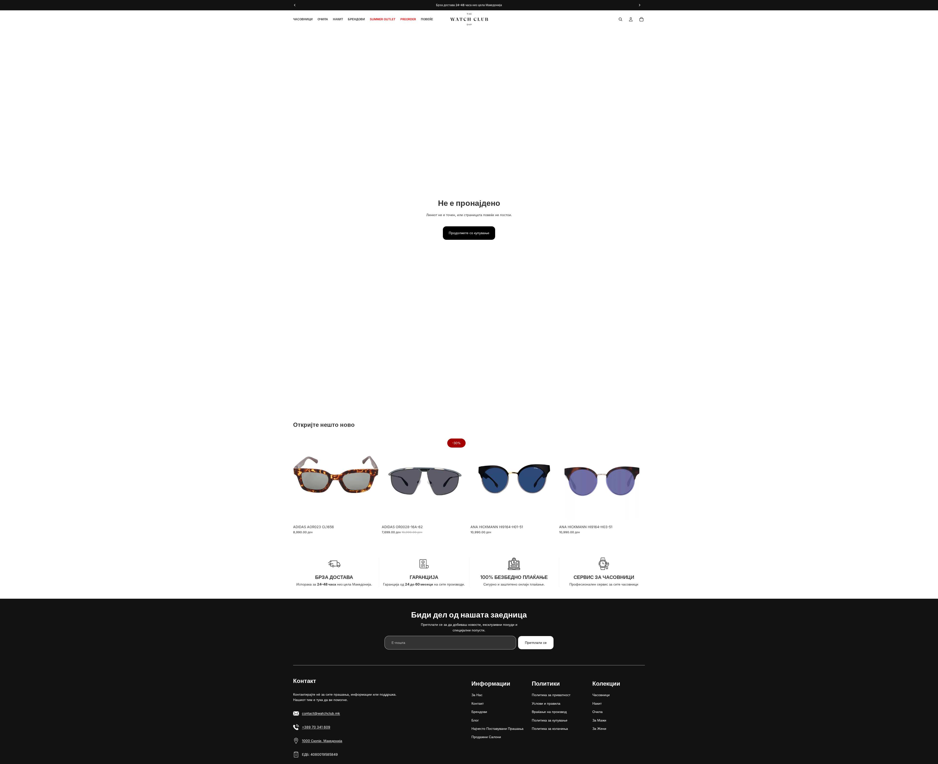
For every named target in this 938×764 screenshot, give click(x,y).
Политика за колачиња (550, 728)
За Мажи (599, 720)
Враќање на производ (549, 712)
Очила (597, 712)
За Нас (476, 695)
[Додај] (371, 514)
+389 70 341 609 (316, 727)
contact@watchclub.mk (321, 713)
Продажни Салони (486, 737)
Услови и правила (546, 703)
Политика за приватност (551, 695)
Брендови (479, 712)
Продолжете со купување (469, 233)
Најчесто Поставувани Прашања (497, 728)
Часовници (601, 695)
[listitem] (427, 19)
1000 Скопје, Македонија (322, 741)
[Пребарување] (620, 19)
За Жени (599, 728)
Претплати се (536, 642)
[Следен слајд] (371, 479)
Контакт (477, 703)
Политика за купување (549, 720)
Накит (597, 703)
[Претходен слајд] (300, 479)
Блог (475, 720)
